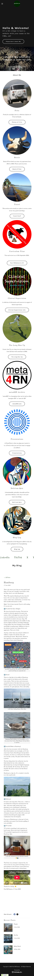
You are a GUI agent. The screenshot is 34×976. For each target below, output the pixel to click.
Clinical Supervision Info (17, 310)
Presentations (17, 453)
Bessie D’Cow (17, 169)
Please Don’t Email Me (13, 41)
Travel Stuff (17, 216)
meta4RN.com (17, 403)
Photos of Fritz (17, 122)
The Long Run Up (17, 357)
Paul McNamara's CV (17, 263)
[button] (3, 3)
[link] (17, 4)
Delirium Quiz (17, 502)
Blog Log (17, 549)
